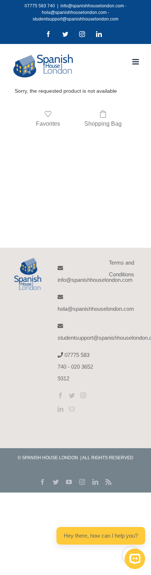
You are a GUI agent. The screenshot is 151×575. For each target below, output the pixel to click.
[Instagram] (83, 395)
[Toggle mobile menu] (136, 62)
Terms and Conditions (121, 268)
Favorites (48, 124)
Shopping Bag (103, 124)
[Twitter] (72, 395)
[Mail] (72, 409)
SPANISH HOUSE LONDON (50, 457)
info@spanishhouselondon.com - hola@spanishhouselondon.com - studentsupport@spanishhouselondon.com (79, 12)
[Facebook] (60, 395)
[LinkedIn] (60, 409)
